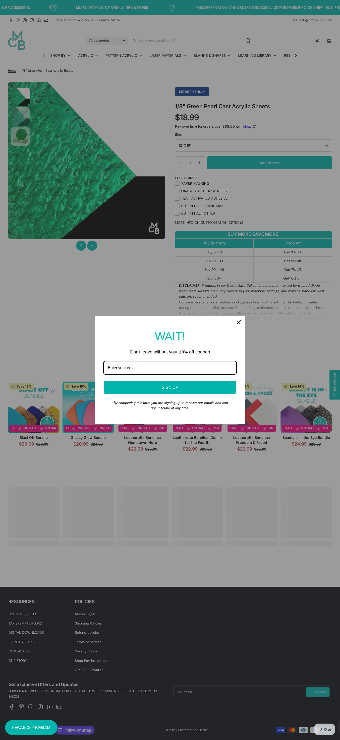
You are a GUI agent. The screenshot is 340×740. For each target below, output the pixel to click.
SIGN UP (170, 387)
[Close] (239, 322)
